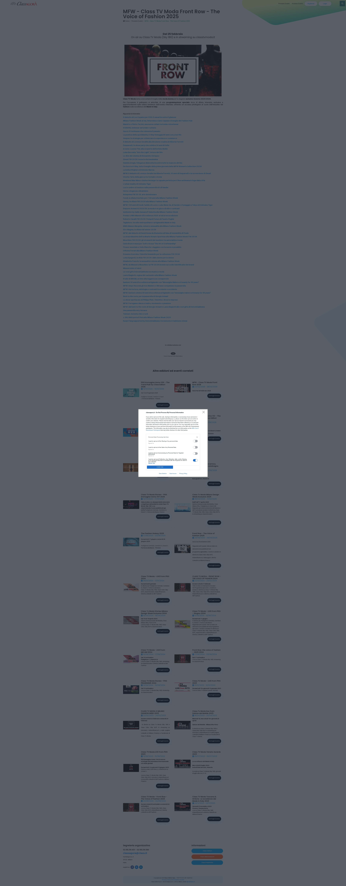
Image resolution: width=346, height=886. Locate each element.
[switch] (195, 441)
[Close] (204, 412)
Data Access (173, 473)
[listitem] (173, 437)
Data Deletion (163, 473)
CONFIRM (160, 467)
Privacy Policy (183, 473)
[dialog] (173, 443)
